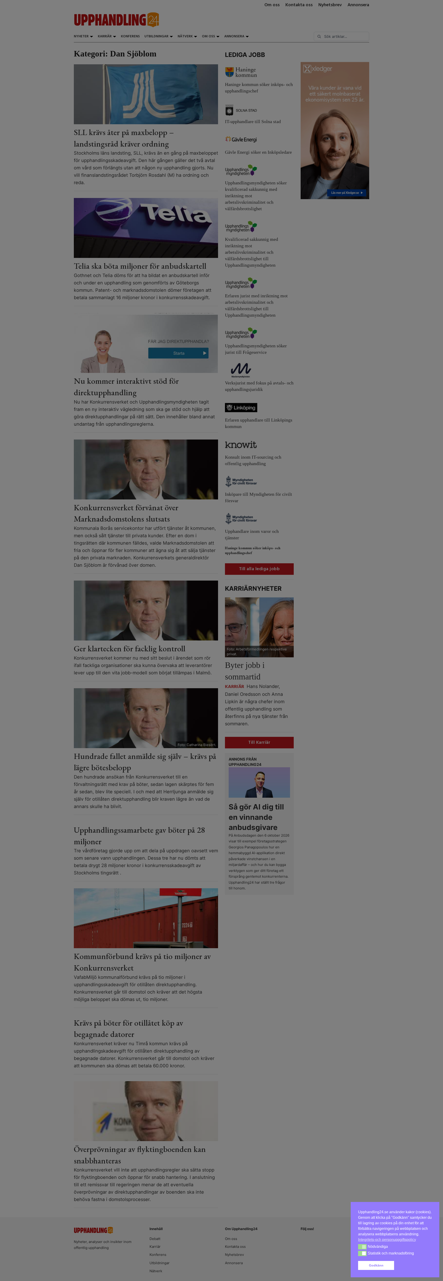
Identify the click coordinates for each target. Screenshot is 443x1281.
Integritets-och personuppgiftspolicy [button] (387, 1240)
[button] (414, 1265)
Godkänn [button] (376, 1265)
